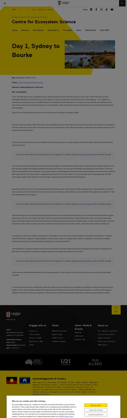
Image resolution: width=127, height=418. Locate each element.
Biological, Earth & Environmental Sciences (30, 17)
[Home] (63, 3)
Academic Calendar (59, 341)
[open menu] (5, 3)
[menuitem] (14, 30)
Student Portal (57, 338)
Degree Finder (57, 334)
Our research (38, 30)
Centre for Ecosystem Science (44, 21)
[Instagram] (101, 9)
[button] (116, 310)
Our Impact (67, 30)
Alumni (31, 345)
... (24, 9)
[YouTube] (111, 9)
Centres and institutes (106, 341)
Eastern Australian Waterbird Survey (30, 82)
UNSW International (59, 331)
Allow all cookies (95, 405)
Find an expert (34, 334)
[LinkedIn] (91, 9)
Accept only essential (95, 410)
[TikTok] (106, 9)
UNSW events (79, 336)
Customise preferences (95, 414)
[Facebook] (96, 9)
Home (14, 30)
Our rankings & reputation (108, 331)
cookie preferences (86, 154)
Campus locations (104, 338)
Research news (80, 339)
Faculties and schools (106, 334)
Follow (85, 10)
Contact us (33, 331)
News (78, 30)
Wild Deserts (90, 30)
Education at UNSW (36, 341)
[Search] (122, 3)
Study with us (53, 30)
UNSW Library (102, 345)
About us (25, 30)
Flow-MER (104, 30)
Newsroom (78, 332)
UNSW (13, 9)
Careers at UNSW (35, 338)
